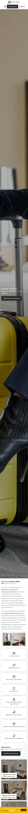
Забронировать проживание (11, 298)
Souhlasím (24, 810)
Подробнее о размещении (10, 753)
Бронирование (12, 6)
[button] (5, 643)
